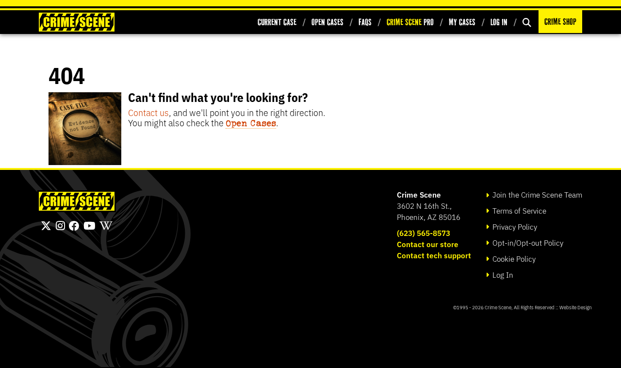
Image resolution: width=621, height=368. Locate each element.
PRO (410, 22)
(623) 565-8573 (423, 233)
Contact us (148, 112)
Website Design (575, 307)
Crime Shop (560, 22)
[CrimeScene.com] (76, 201)
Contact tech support (434, 255)
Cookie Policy (513, 258)
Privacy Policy (513, 226)
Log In (498, 22)
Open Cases (327, 22)
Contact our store (427, 244)
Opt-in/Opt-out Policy (526, 242)
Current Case (277, 22)
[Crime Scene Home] (76, 22)
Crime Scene (419, 194)
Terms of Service (518, 210)
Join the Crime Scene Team (536, 194)
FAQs (365, 22)
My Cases (462, 22)
